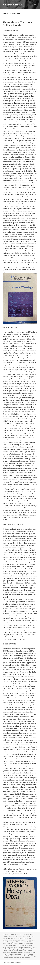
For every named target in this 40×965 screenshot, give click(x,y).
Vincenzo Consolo (12, 4)
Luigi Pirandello (28, 950)
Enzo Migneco (14, 943)
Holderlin (5, 949)
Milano (15, 952)
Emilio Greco (6, 943)
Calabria (25, 938)
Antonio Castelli (22, 936)
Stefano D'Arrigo (31, 956)
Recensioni (19, 935)
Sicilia (24, 956)
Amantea (5, 936)
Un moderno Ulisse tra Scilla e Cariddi (17, 24)
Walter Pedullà (26, 957)
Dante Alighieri (11, 942)
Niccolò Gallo (31, 952)
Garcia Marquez (13, 945)
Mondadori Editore (23, 952)
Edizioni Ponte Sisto (21, 942)
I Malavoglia (12, 949)
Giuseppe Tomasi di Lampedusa (16, 947)
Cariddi (30, 938)
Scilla (9, 956)
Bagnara (20, 938)
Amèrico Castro (13, 936)
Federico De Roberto (24, 943)
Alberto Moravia (29, 935)
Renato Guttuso (17, 954)
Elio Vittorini (30, 942)
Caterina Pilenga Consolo (10, 940)
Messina (10, 952)
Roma (23, 954)
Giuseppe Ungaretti (31, 947)
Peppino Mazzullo (8, 954)
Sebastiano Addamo (16, 956)
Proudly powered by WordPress (11, 962)
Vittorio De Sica (17, 957)
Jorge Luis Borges (20, 949)
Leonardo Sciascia (31, 949)
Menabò (5, 952)
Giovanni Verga (22, 945)
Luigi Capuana (19, 950)
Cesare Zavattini (21, 940)
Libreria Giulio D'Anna (9, 950)
